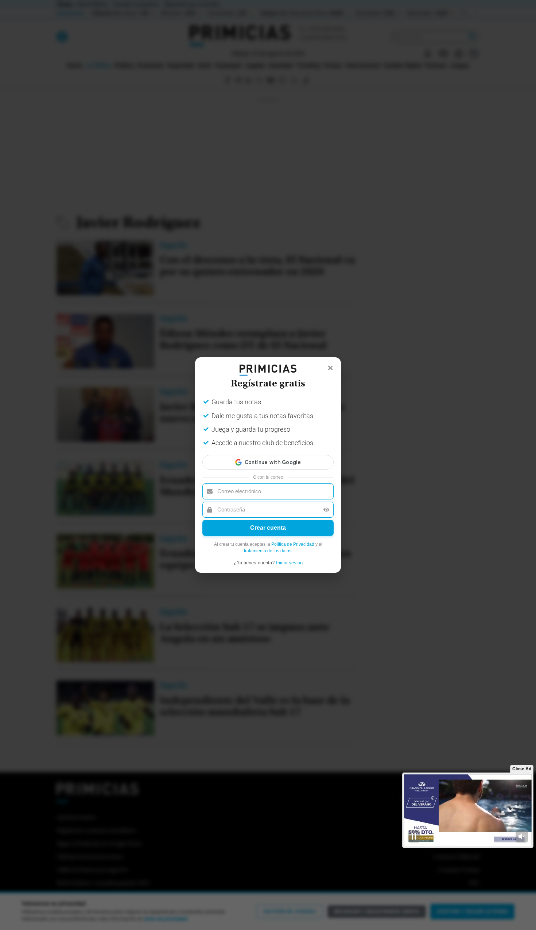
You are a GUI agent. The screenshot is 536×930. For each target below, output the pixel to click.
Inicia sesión (289, 562)
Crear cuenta (268, 528)
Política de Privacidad (292, 544)
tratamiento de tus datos (267, 550)
